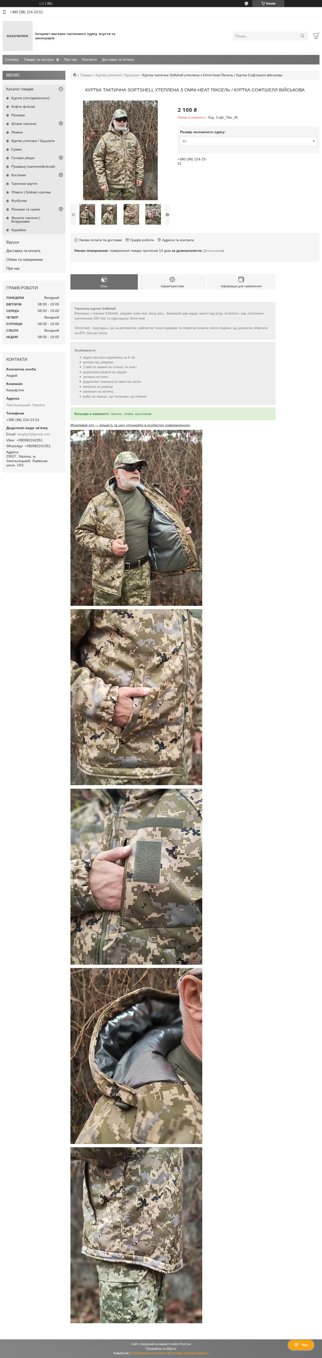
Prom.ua (185, 1344)
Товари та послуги (39, 59)
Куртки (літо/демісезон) (30, 98)
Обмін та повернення (24, 259)
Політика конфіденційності (189, 1353)
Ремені (17, 132)
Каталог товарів (19, 89)
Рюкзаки (18, 115)
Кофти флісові (23, 107)
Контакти (89, 59)
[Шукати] (302, 36)
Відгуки (12, 242)
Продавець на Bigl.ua (161, 1348)
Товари (86, 75)
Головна (12, 59)
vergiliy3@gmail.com (33, 434)
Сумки (16, 149)
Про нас (70, 59)
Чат (305, 1345)
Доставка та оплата (118, 59)
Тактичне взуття (24, 184)
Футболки (19, 201)
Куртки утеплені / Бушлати (117, 75)
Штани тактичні (23, 124)
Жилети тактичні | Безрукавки (25, 219)
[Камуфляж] (18, 36)
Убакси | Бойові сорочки (31, 192)
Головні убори (22, 158)
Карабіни (18, 230)
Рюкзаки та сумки (25, 209)
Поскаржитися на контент (149, 1353)
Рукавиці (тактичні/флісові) (33, 166)
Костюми (18, 175)
